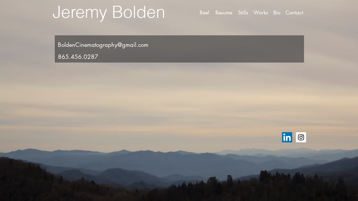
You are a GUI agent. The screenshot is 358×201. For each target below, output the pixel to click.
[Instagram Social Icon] (301, 137)
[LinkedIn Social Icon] (287, 137)
